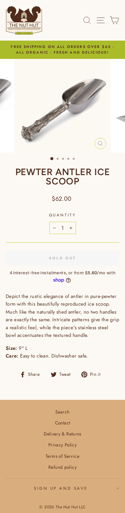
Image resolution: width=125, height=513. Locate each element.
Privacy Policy (62, 444)
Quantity (62, 215)
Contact (62, 422)
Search (62, 411)
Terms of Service (62, 456)
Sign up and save (61, 488)
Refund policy (62, 467)
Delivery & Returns (62, 433)
